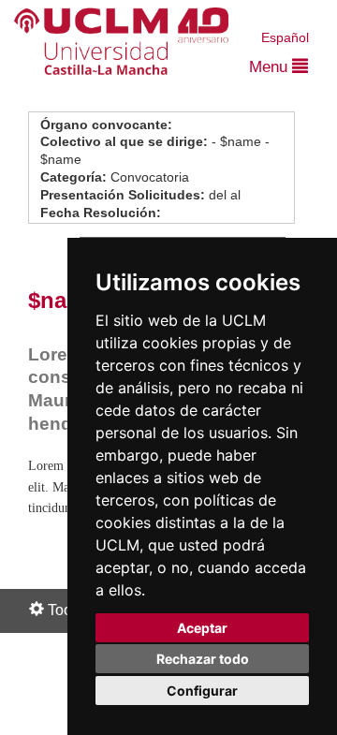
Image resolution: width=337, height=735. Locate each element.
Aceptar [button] (202, 628)
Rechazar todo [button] (202, 659)
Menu (270, 67)
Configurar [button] (202, 690)
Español (285, 37)
